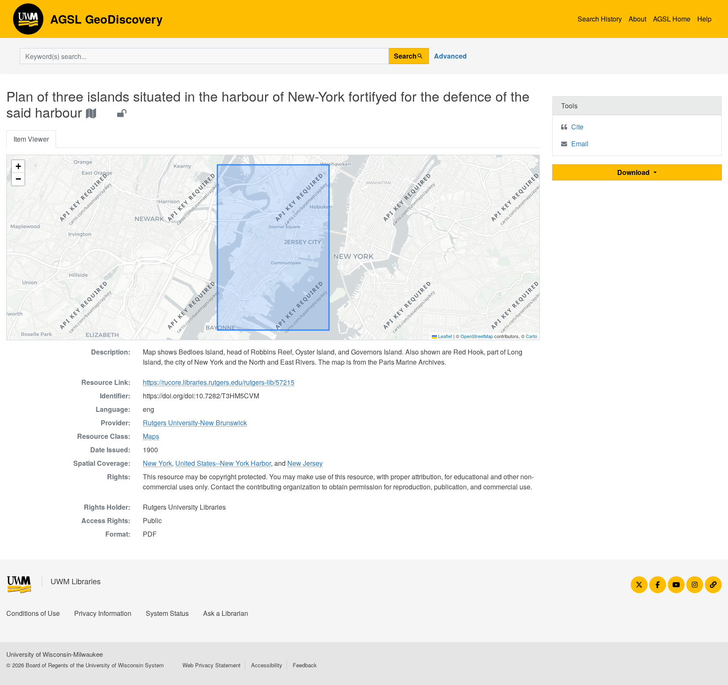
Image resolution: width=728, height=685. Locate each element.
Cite (577, 127)
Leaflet (444, 336)
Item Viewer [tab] (31, 139)
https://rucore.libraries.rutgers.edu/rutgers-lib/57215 (218, 382)
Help (704, 19)
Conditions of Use (33, 613)
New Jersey (305, 463)
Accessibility (266, 665)
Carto (531, 336)
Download (634, 172)
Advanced (450, 56)
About (637, 19)
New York (157, 463)
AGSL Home (672, 19)
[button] (18, 166)
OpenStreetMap (476, 336)
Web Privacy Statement (211, 665)
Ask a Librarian (225, 613)
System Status (167, 613)
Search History (600, 19)
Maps (151, 436)
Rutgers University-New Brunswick (195, 422)
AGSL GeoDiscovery (28, 22)
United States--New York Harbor (223, 463)
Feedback (305, 665)
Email (580, 143)
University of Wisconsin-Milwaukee (54, 654)
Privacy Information (102, 613)
